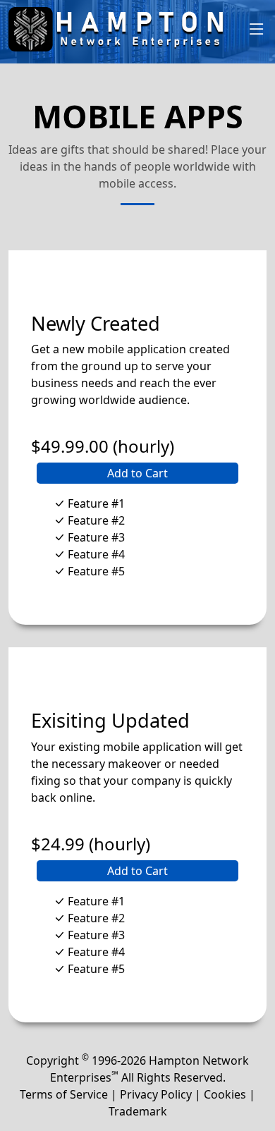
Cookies (225, 1094)
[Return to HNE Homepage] (127, 29)
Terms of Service (64, 1094)
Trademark (138, 1111)
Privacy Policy (156, 1094)
